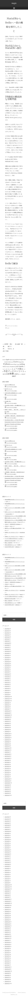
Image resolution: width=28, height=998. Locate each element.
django (13, 359)
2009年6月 (7, 723)
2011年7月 (7, 682)
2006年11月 (7, 780)
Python (6, 364)
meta (12, 362)
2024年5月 (7, 632)
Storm (12, 364)
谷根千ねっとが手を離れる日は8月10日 (13, 528)
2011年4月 (7, 688)
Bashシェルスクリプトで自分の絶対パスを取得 (15, 507)
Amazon (4, 359)
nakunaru (17, 546)
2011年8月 (7, 680)
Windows (8, 366)
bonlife (18, 544)
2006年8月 (7, 787)
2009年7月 (7, 721)
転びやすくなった (8, 388)
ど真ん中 (6, 524)
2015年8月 (7, 645)
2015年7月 (7, 647)
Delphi (11, 359)
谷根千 (14, 376)
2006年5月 (7, 793)
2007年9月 (7, 760)
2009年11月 (7, 713)
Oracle (15, 362)
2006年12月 (7, 778)
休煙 (11, 373)
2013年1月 (7, 659)
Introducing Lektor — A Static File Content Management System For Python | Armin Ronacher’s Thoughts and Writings (14, 422)
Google (21, 359)
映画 (22, 374)
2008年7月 (7, 743)
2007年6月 (7, 766)
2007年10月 (7, 758)
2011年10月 (7, 676)
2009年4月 (7, 727)
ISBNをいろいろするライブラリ (11, 532)
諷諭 (6, 397)
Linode (5, 362)
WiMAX (4, 366)
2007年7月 (7, 764)
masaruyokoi (9, 514)
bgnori (21, 536)
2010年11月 (7, 698)
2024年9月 (7, 628)
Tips (15, 364)
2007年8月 (7, 762)
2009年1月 (7, 731)
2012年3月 (7, 671)
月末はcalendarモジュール (10, 544)
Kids (24, 359)
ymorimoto (22, 532)
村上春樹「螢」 (20, 344)
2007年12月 (7, 754)
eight (8, 328)
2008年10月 (7, 737)
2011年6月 (7, 684)
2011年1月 (7, 694)
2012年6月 (7, 667)
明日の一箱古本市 (8, 542)
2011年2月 (7, 692)
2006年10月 (7, 782)
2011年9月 (7, 678)
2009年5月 (7, 725)
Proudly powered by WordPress (9, 992)
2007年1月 (7, 776)
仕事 (7, 374)
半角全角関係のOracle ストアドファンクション (15, 499)
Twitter (17, 364)
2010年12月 (7, 696)
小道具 (16, 374)
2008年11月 (7, 735)
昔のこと (19, 374)
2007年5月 (7, 768)
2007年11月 (7, 756)
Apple (7, 359)
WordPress (12, 366)
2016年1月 (7, 641)
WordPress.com (14, 994)
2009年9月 (7, 717)
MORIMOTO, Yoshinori (15, 524)
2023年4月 (7, 634)
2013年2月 (7, 657)
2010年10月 (7, 700)
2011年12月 (7, 674)
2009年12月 (7, 711)
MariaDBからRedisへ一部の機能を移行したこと (15, 405)
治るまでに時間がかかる (10, 384)
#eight (14, 3)
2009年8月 (7, 719)
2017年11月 (7, 637)
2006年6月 (7, 791)
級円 (24, 374)
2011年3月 (7, 690)
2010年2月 (7, 709)
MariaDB (16, 57)
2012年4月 (7, 669)
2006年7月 (7, 789)
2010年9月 (7, 702)
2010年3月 (7, 706)
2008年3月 (7, 748)
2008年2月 (7, 750)
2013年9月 (7, 653)
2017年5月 (7, 639)
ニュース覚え (17, 369)
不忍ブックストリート (14, 371)
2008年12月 (7, 733)
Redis (9, 62)
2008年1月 (7, 752)
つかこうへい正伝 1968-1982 (11, 428)
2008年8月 (7, 741)
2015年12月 (7, 643)
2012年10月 (7, 665)
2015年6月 (7, 649)
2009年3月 (7, 729)
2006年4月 (7, 795)
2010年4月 (7, 704)
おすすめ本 (19, 366)
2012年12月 (7, 661)
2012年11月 (7, 663)
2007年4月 (7, 770)
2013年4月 (7, 655)
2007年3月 (7, 772)
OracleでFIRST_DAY (9, 546)
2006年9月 (7, 785)
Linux (9, 362)
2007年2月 (7, 774)
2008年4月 (7, 745)
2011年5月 (7, 686)
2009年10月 (7, 715)
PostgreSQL (21, 362)
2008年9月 (7, 739)
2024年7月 (7, 630)
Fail (16, 359)
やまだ (11, 526)
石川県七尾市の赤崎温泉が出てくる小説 (13, 393)
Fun (18, 359)
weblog (22, 364)
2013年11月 (7, 651)
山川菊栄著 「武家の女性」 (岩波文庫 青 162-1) (14, 415)
